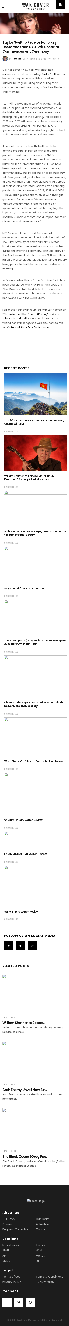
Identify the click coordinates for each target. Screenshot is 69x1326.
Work (39, 1250)
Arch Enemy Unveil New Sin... (24, 1089)
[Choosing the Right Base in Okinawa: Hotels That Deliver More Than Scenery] (35, 676)
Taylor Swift (48, 74)
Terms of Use (11, 1277)
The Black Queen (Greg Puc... (25, 1156)
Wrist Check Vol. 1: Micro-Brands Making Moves (33, 761)
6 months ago (11, 431)
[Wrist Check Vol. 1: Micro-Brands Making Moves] (35, 736)
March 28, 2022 (38, 58)
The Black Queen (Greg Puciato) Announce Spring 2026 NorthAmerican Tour (35, 642)
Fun (38, 1261)
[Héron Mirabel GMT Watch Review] (35, 840)
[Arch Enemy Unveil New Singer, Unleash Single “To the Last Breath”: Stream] (35, 508)
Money (40, 1256)
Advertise (42, 1224)
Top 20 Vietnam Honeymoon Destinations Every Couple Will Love (34, 422)
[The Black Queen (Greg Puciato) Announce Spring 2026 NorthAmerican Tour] (35, 617)
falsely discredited (14, 318)
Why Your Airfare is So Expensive (24, 588)
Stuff (5, 1250)
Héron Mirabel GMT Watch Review (25, 854)
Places (40, 1245)
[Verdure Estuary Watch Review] (35, 794)
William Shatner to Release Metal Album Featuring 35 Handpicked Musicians (29, 477)
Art (4, 1256)
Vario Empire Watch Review (21, 911)
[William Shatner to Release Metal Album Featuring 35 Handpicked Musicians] (35, 453)
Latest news (10, 1245)
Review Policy (45, 1282)
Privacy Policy (11, 1282)
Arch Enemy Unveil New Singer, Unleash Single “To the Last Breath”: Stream (35, 533)
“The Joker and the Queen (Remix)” (25, 314)
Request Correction (15, 1229)
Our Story (8, 1219)
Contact (42, 1229)
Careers (7, 1224)
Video (6, 1261)
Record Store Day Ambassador (30, 327)
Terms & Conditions (49, 1277)
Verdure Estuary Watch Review (23, 820)
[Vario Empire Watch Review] (35, 886)
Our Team (42, 1219)
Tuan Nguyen (17, 58)
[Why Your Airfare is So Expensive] (35, 565)
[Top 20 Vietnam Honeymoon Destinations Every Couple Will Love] (35, 394)
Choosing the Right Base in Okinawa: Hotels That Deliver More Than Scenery (35, 704)
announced (9, 74)
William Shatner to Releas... (23, 1022)
